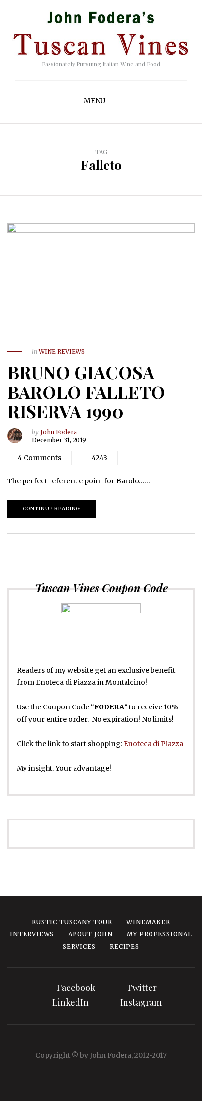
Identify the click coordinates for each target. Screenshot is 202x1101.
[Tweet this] (144, 458)
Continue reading (51, 509)
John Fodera (58, 432)
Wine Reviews (62, 351)
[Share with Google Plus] (159, 458)
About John (90, 934)
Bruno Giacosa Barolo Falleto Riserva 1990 (86, 391)
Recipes (124, 946)
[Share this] (130, 458)
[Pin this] (174, 458)
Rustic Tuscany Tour (72, 922)
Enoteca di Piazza (153, 743)
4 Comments (39, 457)
